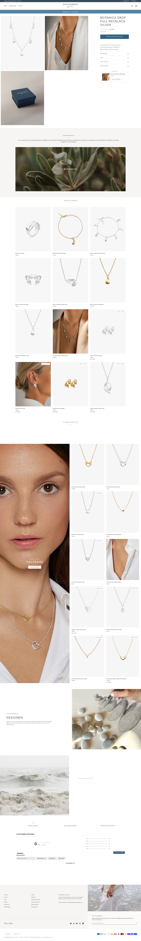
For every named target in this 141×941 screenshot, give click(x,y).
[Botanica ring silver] (33, 229)
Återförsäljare (7, 907)
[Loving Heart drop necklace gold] (122, 511)
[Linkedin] (83, 923)
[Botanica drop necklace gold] (108, 280)
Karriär (5, 902)
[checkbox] (61, 858)
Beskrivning (103, 53)
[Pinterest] (77, 923)
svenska (134, 1)
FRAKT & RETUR (104, 61)
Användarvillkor (47, 937)
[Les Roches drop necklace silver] (122, 559)
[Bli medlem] (135, 923)
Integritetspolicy (24, 937)
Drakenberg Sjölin (10, 937)
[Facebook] (71, 923)
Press (5, 899)
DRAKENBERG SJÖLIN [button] (64, 895)
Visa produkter (34, 567)
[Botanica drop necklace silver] (33, 331)
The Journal (6, 904)
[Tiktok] (73, 923)
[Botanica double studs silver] (33, 280)
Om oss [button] (6, 895)
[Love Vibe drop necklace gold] (87, 464)
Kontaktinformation (35, 899)
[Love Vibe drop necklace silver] (122, 464)
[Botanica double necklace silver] (70, 280)
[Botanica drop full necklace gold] (70, 331)
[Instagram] (80, 923)
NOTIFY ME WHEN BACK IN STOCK (114, 36)
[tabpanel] (70, 869)
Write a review (119, 852)
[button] (6, 6)
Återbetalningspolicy (36, 937)
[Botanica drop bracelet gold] (70, 229)
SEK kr (16, 934)
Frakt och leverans (35, 902)
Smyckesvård (104, 65)
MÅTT (101, 57)
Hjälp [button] (32, 895)
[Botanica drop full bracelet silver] (108, 229)
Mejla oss (33, 897)
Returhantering (34, 904)
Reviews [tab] (20, 853)
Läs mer (80, 792)
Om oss (6, 897)
